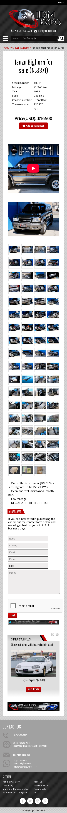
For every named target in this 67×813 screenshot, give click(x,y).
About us (38, 781)
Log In (61, 2)
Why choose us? (41, 785)
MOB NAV (5, 39)
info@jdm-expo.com (47, 30)
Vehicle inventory (11, 781)
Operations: (18, 745)
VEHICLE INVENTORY (21, 47)
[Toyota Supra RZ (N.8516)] (33, 663)
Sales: (15, 742)
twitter (30, 801)
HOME (6, 47)
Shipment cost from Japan (15, 792)
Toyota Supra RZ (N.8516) (33, 680)
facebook (23, 801)
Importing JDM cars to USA (15, 789)
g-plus (45, 801)
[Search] (62, 38)
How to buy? (8, 785)
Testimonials (40, 789)
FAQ (36, 792)
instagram (38, 801)
